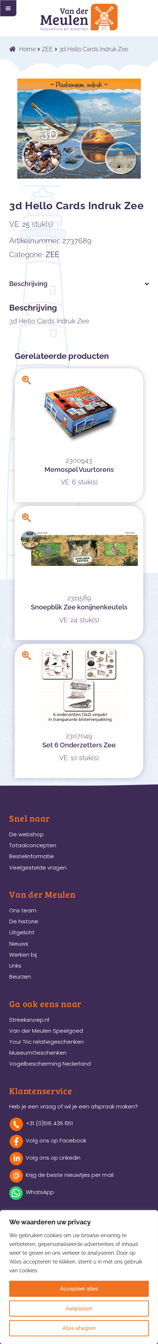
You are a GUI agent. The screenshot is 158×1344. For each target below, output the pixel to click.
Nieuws (18, 943)
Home (27, 49)
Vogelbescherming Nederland (50, 1063)
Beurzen (20, 976)
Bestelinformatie (31, 856)
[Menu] (8, 8)
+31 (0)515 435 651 (49, 1123)
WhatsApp (40, 1192)
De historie (23, 921)
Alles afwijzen (79, 1328)
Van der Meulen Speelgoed (46, 1031)
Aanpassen (79, 1308)
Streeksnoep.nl (29, 1020)
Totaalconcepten (32, 845)
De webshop (26, 834)
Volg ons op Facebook (56, 1140)
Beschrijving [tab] (28, 284)
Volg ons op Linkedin (53, 1157)
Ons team (22, 910)
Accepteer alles (79, 1289)
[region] (79, 1277)
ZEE (47, 49)
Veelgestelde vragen (38, 867)
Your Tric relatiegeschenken (46, 1041)
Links (15, 965)
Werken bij (23, 954)
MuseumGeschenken (38, 1052)
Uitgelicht (22, 932)
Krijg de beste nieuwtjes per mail (70, 1175)
